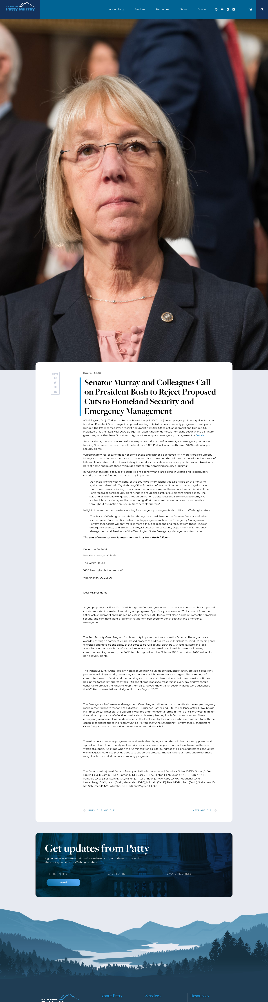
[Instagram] (216, 9)
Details (200, 435)
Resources (162, 9)
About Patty (116, 9)
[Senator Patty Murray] (20, 14)
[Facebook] (227, 9)
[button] (262, 9)
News (183, 9)
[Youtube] (222, 9)
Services (140, 9)
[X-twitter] (239, 9)
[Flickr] (233, 9)
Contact (203, 9)
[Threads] (245, 9)
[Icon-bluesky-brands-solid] (250, 9)
